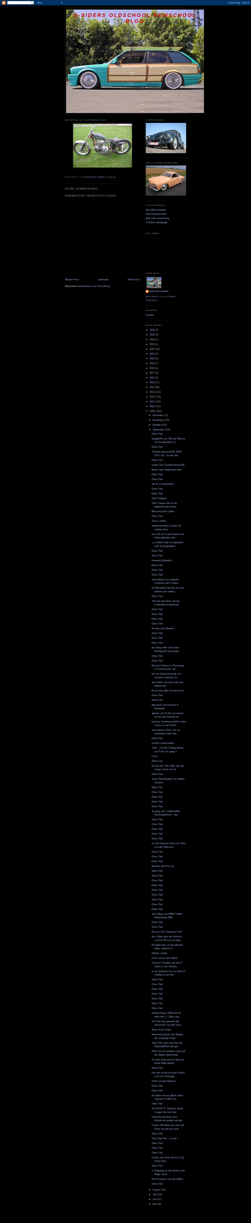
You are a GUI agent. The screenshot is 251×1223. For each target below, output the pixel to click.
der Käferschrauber (156, 210)
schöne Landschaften (163, 743)
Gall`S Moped (159, 498)
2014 (152, 387)
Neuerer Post (72, 279)
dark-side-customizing (157, 218)
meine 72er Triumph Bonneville (168, 465)
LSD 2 (155, 756)
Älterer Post (134, 279)
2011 (152, 401)
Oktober (157, 424)
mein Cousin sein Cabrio (165, 958)
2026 (152, 329)
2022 (152, 349)
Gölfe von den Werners (164, 1081)
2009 (152, 411)
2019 (152, 363)
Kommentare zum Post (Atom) (94, 286)
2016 (152, 377)
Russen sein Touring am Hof (167, 931)
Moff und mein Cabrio (163, 511)
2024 (152, 339)
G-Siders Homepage (156, 222)
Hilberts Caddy (159, 953)
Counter (150, 315)
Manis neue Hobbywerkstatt (166, 469)
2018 (152, 368)
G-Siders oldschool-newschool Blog (135, 18)
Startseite (103, 279)
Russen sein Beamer (163, 628)
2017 (152, 372)
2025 (152, 334)
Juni (155, 1199)
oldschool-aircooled (156, 214)
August (157, 1189)
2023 (152, 344)
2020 (152, 358)
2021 (152, 353)
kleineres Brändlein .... (163, 560)
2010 (152, 406)
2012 (152, 396)
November (158, 420)
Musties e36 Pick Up (163, 866)
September (159, 429)
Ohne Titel (157, 433)
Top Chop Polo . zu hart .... (166, 1138)
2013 (152, 392)
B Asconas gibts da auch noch (168, 690)
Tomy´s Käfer (159, 521)
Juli (155, 1194)
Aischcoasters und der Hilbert (167, 1179)
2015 (152, 382)
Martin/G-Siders (159, 291)
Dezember (158, 415)
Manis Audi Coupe (161, 1029)
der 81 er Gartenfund (162, 484)
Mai (155, 1204)
